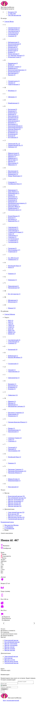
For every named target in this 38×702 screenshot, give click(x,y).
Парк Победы (13, 191)
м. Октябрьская (9, 528)
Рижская (11, 217)
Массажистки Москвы (11, 525)
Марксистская (13, 153)
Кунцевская (13, 134)
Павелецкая (13, 190)
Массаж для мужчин (16, 499)
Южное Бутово (14, 479)
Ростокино (12, 219)
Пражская (12, 201)
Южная (11, 308)
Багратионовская (14, 44)
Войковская (13, 68)
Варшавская (13, 63)
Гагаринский (13, 363)
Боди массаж (13, 514)
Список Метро (9, 21)
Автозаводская (13, 29)
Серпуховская (13, 230)
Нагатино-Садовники (16, 412)
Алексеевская (13, 32)
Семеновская (13, 229)
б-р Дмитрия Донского (16, 55)
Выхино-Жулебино (15, 357)
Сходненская (13, 242)
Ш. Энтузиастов (14, 294)
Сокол (11, 234)
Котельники (13, 124)
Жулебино (12, 90)
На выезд (12, 12)
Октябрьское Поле (15, 184)
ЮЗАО (11, 333)
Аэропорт (12, 36)
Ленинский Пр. (14, 143)
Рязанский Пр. (13, 221)
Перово (11, 195)
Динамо (11, 83)
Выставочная (13, 73)
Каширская (12, 112)
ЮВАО (11, 332)
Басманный (12, 349)
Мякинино (12, 164)
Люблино (12, 147)
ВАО (10, 320)
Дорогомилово (13, 371)
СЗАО (11, 327)
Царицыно (12, 280)
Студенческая (13, 239)
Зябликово (12, 97)
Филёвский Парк (14, 457)
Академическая (14, 31)
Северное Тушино (15, 438)
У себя (12, 13)
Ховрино (12, 273)
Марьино (12, 156)
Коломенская (13, 117)
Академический (14, 340)
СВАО (11, 325)
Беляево (11, 52)
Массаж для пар (14, 503)
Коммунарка (13, 119)
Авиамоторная (14, 28)
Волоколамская (14, 71)
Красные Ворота (14, 129)
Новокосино (13, 174)
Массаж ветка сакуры (16, 517)
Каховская (12, 111)
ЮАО (11, 330)
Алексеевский (13, 341)
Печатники (12, 196)
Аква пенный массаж (16, 512)
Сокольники (13, 235)
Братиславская (13, 54)
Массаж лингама (14, 506)
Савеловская (13, 227)
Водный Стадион (14, 66)
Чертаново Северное (15, 469)
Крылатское (13, 131)
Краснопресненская (15, 127)
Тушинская (12, 251)
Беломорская (13, 49)
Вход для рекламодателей (11, 700)
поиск (7, 522)
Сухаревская (13, 240)
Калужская (12, 109)
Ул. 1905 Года (13, 258)
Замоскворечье (13, 378)
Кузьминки (13, 132)
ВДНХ (11, 65)
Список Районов (9, 314)
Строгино (12, 237)
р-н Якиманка (8, 527)
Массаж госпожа (14, 504)
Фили (11, 267)
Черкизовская (13, 286)
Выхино (11, 75)
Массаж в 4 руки (14, 515)
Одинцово (12, 182)
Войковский (13, 356)
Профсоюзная (13, 208)
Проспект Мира (14, 206)
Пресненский (13, 431)
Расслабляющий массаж (17, 498)
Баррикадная (13, 45)
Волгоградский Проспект (17, 70)
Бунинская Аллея (14, 57)
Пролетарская (13, 205)
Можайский (13, 404)
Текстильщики (14, 250)
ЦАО (10, 329)
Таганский (12, 447)
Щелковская (13, 300)
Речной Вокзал (14, 216)
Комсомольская (14, 121)
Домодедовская (14, 84)
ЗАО (10, 322)
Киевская (12, 114)
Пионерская (13, 198)
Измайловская (13, 103)
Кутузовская (13, 137)
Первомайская (13, 193)
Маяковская (13, 158)
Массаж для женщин (15, 501)
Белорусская (13, 50)
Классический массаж (16, 496)
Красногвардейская (15, 126)
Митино (11, 161)
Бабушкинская (13, 42)
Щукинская (12, 302)
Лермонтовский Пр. (15, 145)
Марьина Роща (13, 155)
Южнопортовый (14, 480)
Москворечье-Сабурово (16, 406)
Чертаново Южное (15, 472)
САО (10, 324)
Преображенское (14, 430)
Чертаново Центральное (17, 471)
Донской (12, 370)
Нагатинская (13, 171)
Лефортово (13, 395)
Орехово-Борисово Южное (17, 422)
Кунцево (12, 389)
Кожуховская (13, 116)
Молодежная (13, 163)
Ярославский (13, 487)
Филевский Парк (14, 265)
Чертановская (13, 287)
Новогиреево (13, 172)
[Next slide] (34, 623)
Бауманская (12, 47)
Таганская (12, 248)
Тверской (12, 449)
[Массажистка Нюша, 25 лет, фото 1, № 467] (19, 623)
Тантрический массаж (16, 519)
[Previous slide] (4, 623)
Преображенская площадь (17, 203)
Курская (11, 135)
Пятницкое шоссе (14, 210)
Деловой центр (14, 81)
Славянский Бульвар (15, 232)
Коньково (12, 122)
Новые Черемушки (15, 176)
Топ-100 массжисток (14, 15)
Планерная (12, 200)
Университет (13, 259)
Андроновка (13, 34)
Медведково (13, 160)
